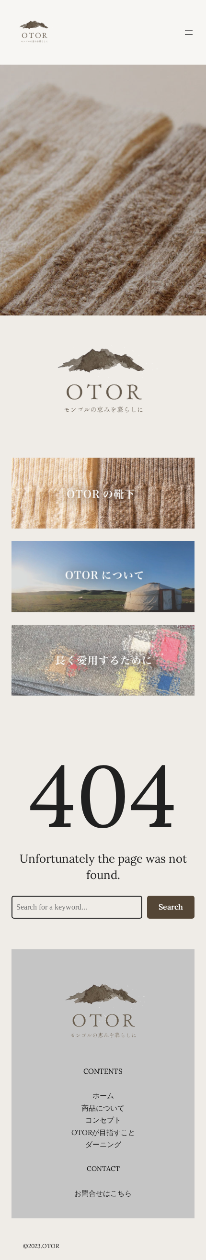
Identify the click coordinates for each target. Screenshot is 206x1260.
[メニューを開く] (189, 32)
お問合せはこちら (103, 1193)
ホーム (103, 1095)
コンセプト (103, 1120)
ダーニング (103, 1144)
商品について (103, 1108)
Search (171, 906)
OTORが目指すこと (103, 1132)
